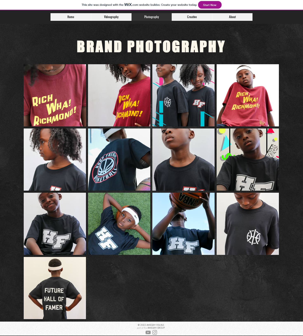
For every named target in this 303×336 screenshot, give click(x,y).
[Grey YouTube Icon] (148, 332)
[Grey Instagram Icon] (155, 332)
